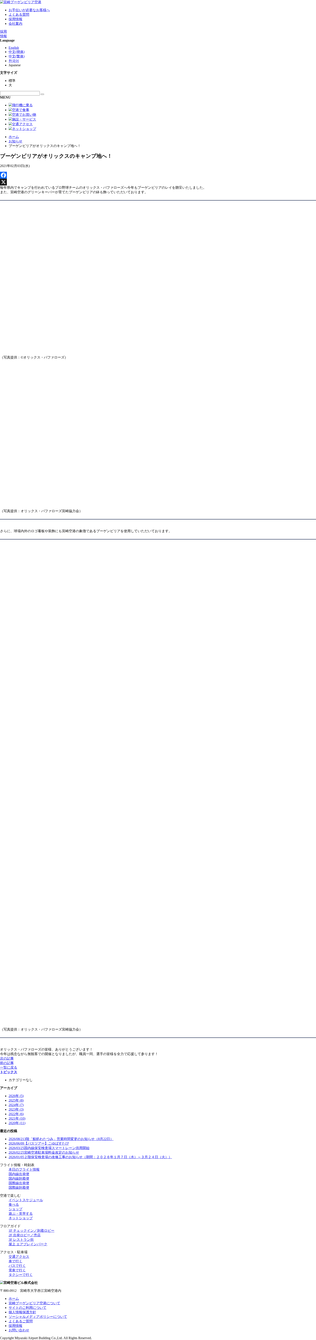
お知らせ (15, 141)
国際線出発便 (19, 1183)
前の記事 (7, 1063)
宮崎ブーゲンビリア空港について (34, 1303)
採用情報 (15, 19)
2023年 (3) (16, 1109)
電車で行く (17, 1270)
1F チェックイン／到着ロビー (31, 1230)
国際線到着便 (19, 1187)
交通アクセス (19, 1256)
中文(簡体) (17, 52)
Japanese (15, 65)
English (14, 47)
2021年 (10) (17, 1118)
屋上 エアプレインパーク (28, 1244)
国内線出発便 (19, 1174)
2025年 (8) (16, 1100)
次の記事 (7, 1058)
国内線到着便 (19, 1178)
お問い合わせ (19, 1330)
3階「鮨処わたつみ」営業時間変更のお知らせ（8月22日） (61, 1139)
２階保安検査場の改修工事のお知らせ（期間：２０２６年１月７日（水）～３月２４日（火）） (90, 1157)
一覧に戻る (8, 1067)
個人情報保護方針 (22, 1312)
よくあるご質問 (21, 1321)
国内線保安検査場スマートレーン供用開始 (49, 1148)
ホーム (14, 137)
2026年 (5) (16, 1096)
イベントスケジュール (26, 1200)
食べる (14, 1204)
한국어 (14, 61)
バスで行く (17, 1265)
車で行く (15, 1261)
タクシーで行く (21, 1275)
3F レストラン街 (21, 1239)
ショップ (15, 1209)
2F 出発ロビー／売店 (25, 1235)
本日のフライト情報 (24, 1169)
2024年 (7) (16, 1105)
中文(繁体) (17, 56)
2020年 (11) (17, 1123)
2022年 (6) (16, 1114)
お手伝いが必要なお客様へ (29, 10)
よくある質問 (19, 14)
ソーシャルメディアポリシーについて (38, 1316)
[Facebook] (158, 175)
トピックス (8, 1072)
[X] (158, 182)
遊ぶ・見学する (21, 1213)
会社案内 (15, 23)
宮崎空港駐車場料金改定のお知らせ (44, 1152)
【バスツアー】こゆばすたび (39, 1143)
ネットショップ (21, 1218)
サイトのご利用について (27, 1307)
